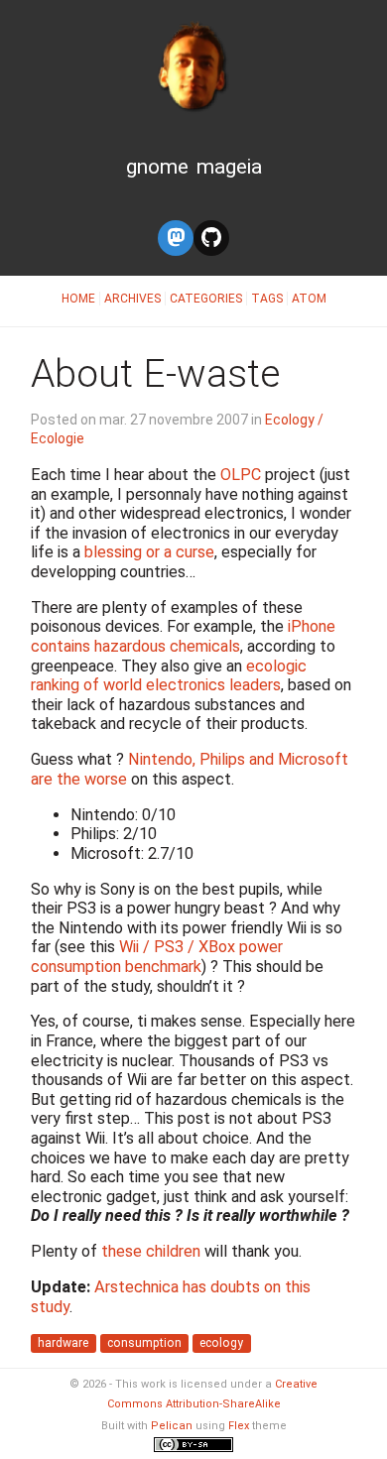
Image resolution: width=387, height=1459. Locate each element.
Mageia (229, 167)
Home (78, 298)
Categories (206, 298)
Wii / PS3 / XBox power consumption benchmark (157, 956)
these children (150, 1251)
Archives (132, 298)
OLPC (240, 474)
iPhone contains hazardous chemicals (183, 636)
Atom (309, 298)
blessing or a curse (149, 552)
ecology (221, 1343)
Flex (238, 1425)
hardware (63, 1343)
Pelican (172, 1425)
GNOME (157, 167)
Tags (267, 298)
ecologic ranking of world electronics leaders (169, 676)
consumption (144, 1343)
